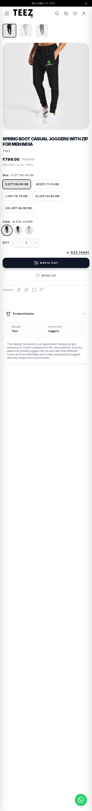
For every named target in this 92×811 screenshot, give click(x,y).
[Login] (84, 13)
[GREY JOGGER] (29, 230)
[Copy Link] (42, 289)
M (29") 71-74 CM (47, 184)
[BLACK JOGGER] (7, 230)
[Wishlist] (75, 13)
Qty (6, 242)
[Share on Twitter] (26, 290)
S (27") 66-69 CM (16, 184)
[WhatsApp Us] (81, 800)
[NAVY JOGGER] (18, 230)
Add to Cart (49, 262)
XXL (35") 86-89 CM (18, 208)
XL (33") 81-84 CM (47, 196)
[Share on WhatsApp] (34, 290)
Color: (7, 221)
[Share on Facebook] (19, 290)
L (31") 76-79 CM (16, 196)
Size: (6, 175)
